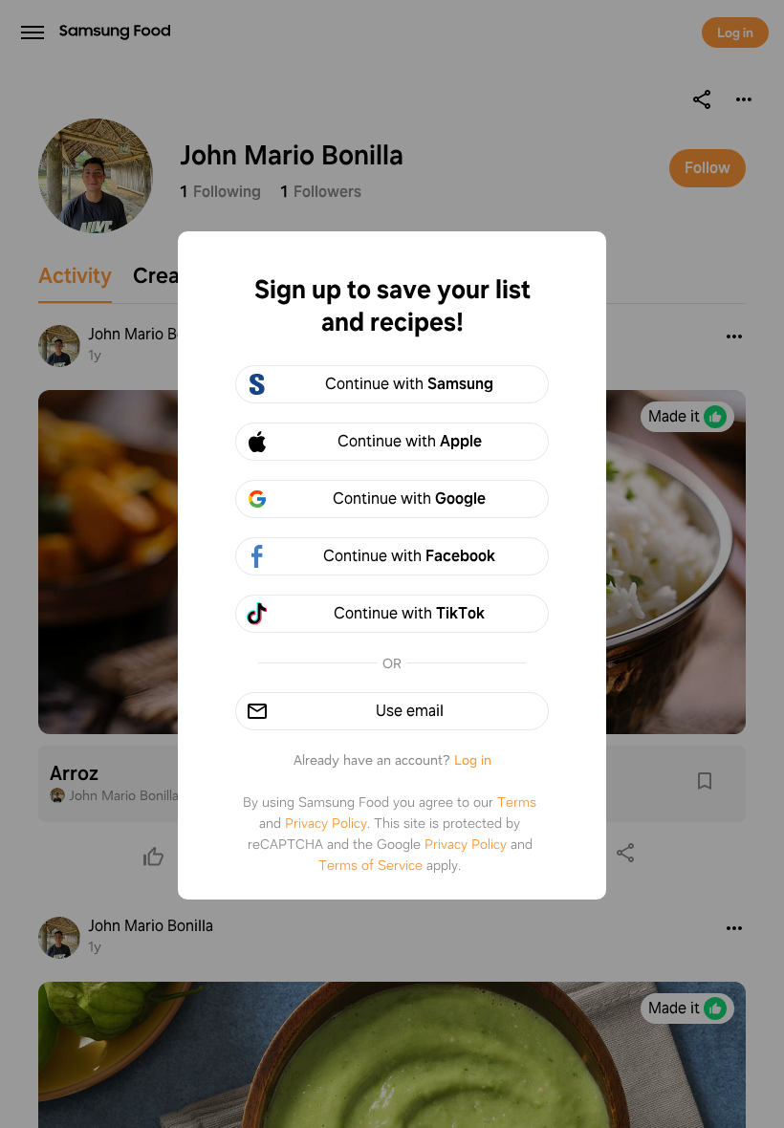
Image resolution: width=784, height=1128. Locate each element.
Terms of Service (370, 865)
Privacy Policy (326, 823)
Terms (516, 802)
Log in (472, 760)
